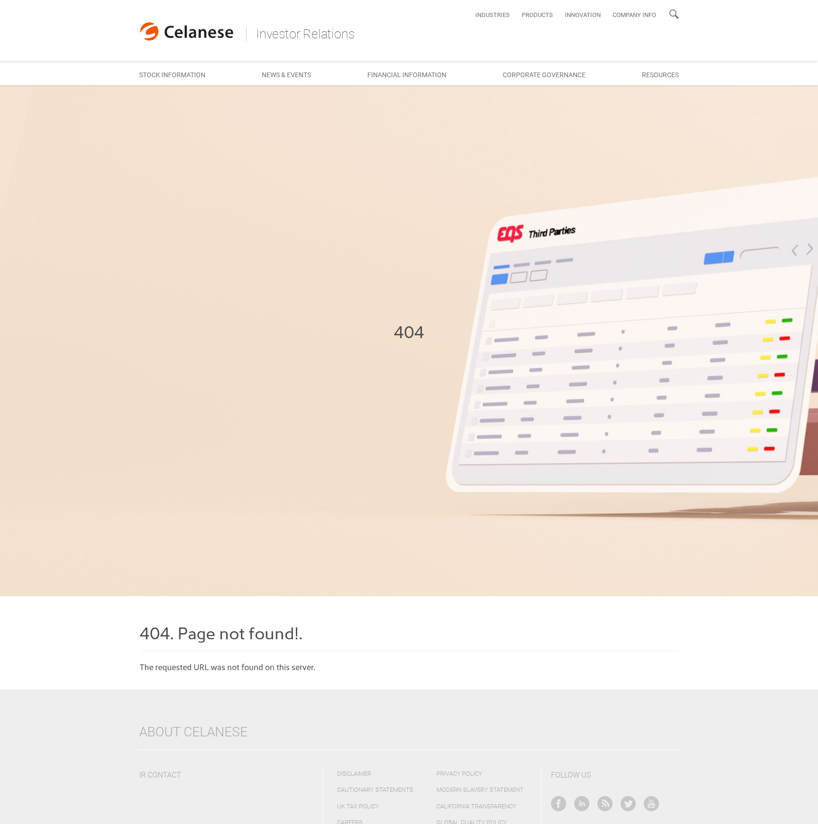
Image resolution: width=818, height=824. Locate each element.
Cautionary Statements (375, 789)
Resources (660, 75)
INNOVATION (583, 14)
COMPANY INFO (634, 14)
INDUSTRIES (492, 14)
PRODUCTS (537, 14)
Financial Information (406, 75)
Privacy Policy (459, 773)
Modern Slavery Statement (480, 789)
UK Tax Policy (358, 806)
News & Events (286, 75)
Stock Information (172, 75)
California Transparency (476, 806)
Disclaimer (354, 773)
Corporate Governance (544, 75)
